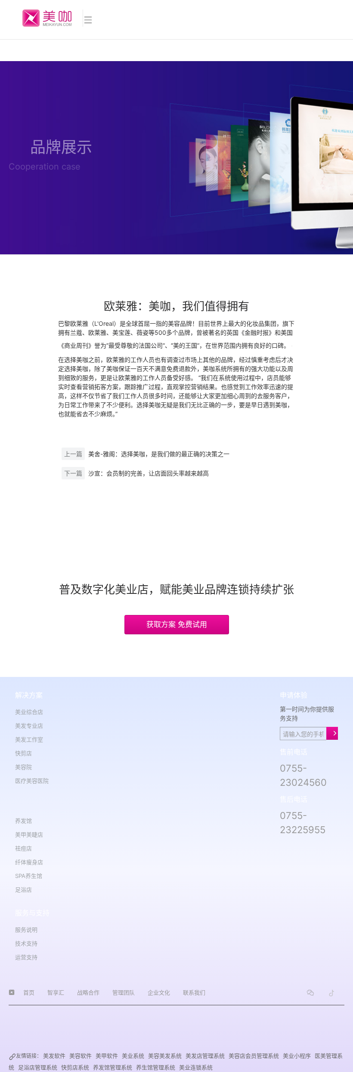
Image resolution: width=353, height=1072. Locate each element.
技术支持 (26, 943)
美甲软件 (107, 1055)
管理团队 (123, 992)
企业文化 (159, 992)
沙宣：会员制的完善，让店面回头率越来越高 (148, 473)
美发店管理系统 (205, 1055)
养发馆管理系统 (112, 1067)
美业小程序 (297, 1055)
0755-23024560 (303, 775)
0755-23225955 (302, 822)
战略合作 (88, 992)
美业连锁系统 (196, 1067)
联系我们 (194, 992)
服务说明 (26, 929)
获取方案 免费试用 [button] (176, 624)
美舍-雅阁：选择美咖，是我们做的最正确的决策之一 (158, 453)
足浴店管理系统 (37, 1067)
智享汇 (55, 992)
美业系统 (133, 1055)
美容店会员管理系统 (254, 1055)
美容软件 (80, 1055)
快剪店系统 (75, 1067)
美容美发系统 (165, 1055)
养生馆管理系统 (155, 1067)
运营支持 (26, 957)
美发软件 (54, 1055)
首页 (28, 992)
